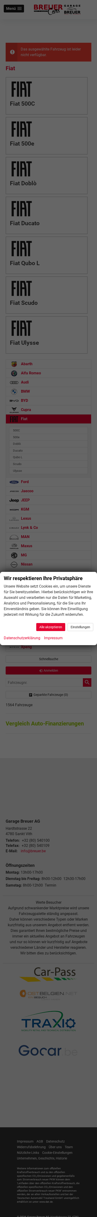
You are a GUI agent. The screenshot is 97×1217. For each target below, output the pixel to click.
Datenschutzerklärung (22, 638)
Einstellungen (80, 627)
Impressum (53, 638)
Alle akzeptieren (50, 627)
